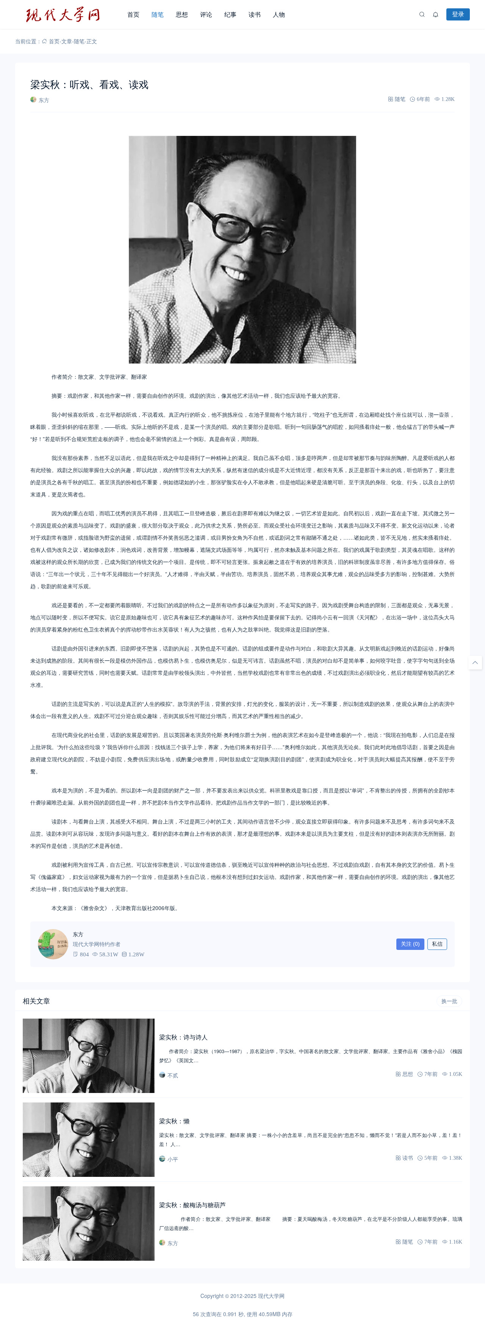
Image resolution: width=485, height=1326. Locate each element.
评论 (206, 14)
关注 (410, 944)
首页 (133, 14)
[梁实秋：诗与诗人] (89, 1056)
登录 (458, 14)
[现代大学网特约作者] (53, 944)
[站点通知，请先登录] (436, 14)
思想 (182, 14)
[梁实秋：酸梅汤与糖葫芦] (89, 1223)
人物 (279, 14)
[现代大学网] (68, 14)
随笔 (158, 14)
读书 (255, 14)
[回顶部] (475, 662)
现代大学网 (271, 1295)
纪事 (230, 14)
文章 (66, 41)
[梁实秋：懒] (89, 1139)
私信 (437, 944)
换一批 (449, 1001)
